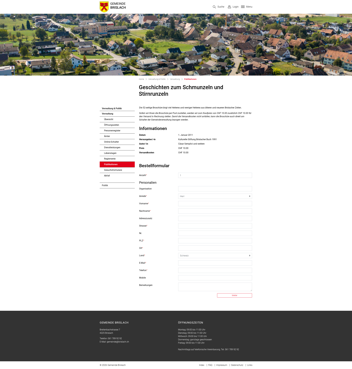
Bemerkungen (145, 285)
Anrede (143, 196)
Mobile (142, 277)
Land (142, 255)
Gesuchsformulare (113, 170)
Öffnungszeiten (111, 125)
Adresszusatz (145, 218)
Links (249, 365)
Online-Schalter (111, 142)
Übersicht (108, 119)
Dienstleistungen (112, 147)
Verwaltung (107, 113)
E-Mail (142, 263)
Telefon (143, 270)
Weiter (234, 295)
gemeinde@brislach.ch (118, 341)
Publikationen (111, 165)
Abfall (107, 175)
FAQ (210, 365)
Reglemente (110, 158)
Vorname (144, 203)
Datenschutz (237, 365)
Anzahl (143, 175)
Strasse (143, 225)
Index (201, 365)
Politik (105, 185)
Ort (141, 248)
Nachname (145, 211)
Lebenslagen (110, 153)
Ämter (107, 136)
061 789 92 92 (115, 338)
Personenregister (112, 130)
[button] (218, 7)
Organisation (145, 188)
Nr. (140, 233)
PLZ (141, 240)
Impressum (221, 365)
